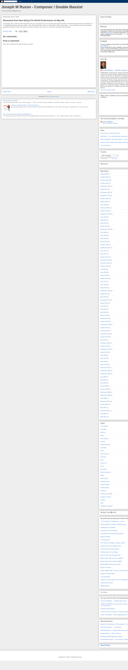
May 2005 (103, 413)
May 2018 (103, 238)
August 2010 (104, 352)
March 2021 (104, 189)
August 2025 (104, 174)
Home (49, 91)
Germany (103, 457)
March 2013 (104, 315)
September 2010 (105, 349)
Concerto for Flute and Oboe (109, 530)
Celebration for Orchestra (108, 527)
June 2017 (103, 251)
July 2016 (103, 269)
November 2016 (105, 263)
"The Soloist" (104, 426)
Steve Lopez (104, 478)
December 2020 (105, 192)
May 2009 (103, 380)
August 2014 (104, 294)
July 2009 (103, 377)
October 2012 (104, 321)
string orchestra (105, 484)
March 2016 (104, 275)
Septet (102, 475)
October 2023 (104, 177)
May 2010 (103, 358)
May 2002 (103, 416)
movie (102, 466)
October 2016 (104, 266)
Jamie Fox (103, 463)
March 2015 (104, 287)
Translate (114, 158)
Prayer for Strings (105, 567)
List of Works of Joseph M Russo (110, 133)
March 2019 (104, 226)
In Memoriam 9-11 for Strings (109, 552)
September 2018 (105, 229)
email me (111, 32)
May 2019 (103, 220)
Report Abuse (105, 645)
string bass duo (105, 481)
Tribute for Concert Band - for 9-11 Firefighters (114, 579)
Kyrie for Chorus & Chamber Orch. (110, 555)
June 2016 (103, 272)
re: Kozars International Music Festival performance (25, 105)
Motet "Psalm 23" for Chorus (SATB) (111, 561)
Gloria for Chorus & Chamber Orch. (110, 546)
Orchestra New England (107, 608)
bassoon (103, 432)
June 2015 (103, 284)
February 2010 (104, 367)
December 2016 (105, 260)
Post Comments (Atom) (52, 96)
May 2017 (103, 254)
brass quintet (104, 438)
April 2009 (103, 383)
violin (101, 503)
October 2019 (104, 211)
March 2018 (104, 241)
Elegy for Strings (105, 536)
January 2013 (104, 318)
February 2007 (104, 410)
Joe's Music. (104, 45)
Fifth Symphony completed (10, 100)
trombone (103, 490)
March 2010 (104, 364)
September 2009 (105, 373)
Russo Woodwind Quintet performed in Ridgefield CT (17, 114)
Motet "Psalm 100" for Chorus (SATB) (111, 558)
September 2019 (105, 214)
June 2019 (103, 217)
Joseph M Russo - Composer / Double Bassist (42, 7)
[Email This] (19, 31)
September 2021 (105, 186)
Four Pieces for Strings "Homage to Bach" (112, 543)
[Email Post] (16, 31)
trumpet (102, 500)
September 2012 (105, 324)
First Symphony (105, 539)
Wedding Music (105, 586)
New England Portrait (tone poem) (110, 564)
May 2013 (103, 309)
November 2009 (105, 370)
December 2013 (105, 300)
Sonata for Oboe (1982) (107, 573)
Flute (101, 450)
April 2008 (103, 398)
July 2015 (103, 281)
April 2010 (103, 361)
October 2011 (104, 337)
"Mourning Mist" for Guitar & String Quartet (113, 524)
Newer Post (7, 91)
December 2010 (105, 343)
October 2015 (104, 278)
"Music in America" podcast (109, 123)
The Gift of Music (105, 145)
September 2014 (105, 290)
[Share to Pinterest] (26, 31)
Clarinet (102, 441)
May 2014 (103, 297)
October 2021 (104, 183)
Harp (101, 460)
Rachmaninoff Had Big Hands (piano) (111, 636)
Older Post (90, 91)
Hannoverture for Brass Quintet (109, 549)
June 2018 (103, 235)
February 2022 (104, 180)
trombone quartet (105, 497)
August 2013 (104, 303)
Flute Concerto (104, 454)
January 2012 (104, 330)
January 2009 (104, 389)
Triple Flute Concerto (106, 583)
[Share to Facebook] (25, 31)
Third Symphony (105, 576)
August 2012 (104, 327)
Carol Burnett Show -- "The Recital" (110, 627)
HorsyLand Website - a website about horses (113, 601)
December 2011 (105, 334)
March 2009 (104, 386)
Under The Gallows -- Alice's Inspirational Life (113, 614)
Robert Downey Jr (105, 472)
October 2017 (104, 244)
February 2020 (104, 207)
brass (102, 435)
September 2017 (105, 247)
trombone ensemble (106, 493)
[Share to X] (23, 31)
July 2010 (103, 355)
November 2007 (105, 401)
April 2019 (103, 223)
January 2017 (104, 257)
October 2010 (104, 346)
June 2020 (103, 204)
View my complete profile (107, 90)
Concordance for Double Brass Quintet (111, 533)
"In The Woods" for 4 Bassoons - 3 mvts (112, 521)
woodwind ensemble (106, 506)
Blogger (80, 657)
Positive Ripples (107, 121)
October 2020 (104, 198)
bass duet (103, 429)
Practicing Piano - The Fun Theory (110, 633)
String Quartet (104, 487)
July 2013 (103, 306)
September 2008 (105, 395)
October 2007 (104, 404)
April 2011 (103, 340)
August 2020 (104, 201)
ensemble (103, 447)
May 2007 (103, 407)
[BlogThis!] (21, 31)
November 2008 (105, 392)
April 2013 (103, 312)
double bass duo (105, 444)
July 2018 (103, 232)
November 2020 (105, 195)
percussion (103, 469)
